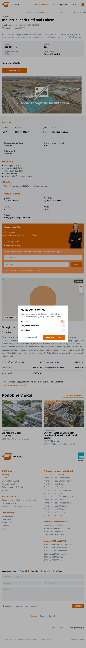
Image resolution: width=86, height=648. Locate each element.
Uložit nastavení (29, 337)
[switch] (62, 321)
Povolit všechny (54, 337)
